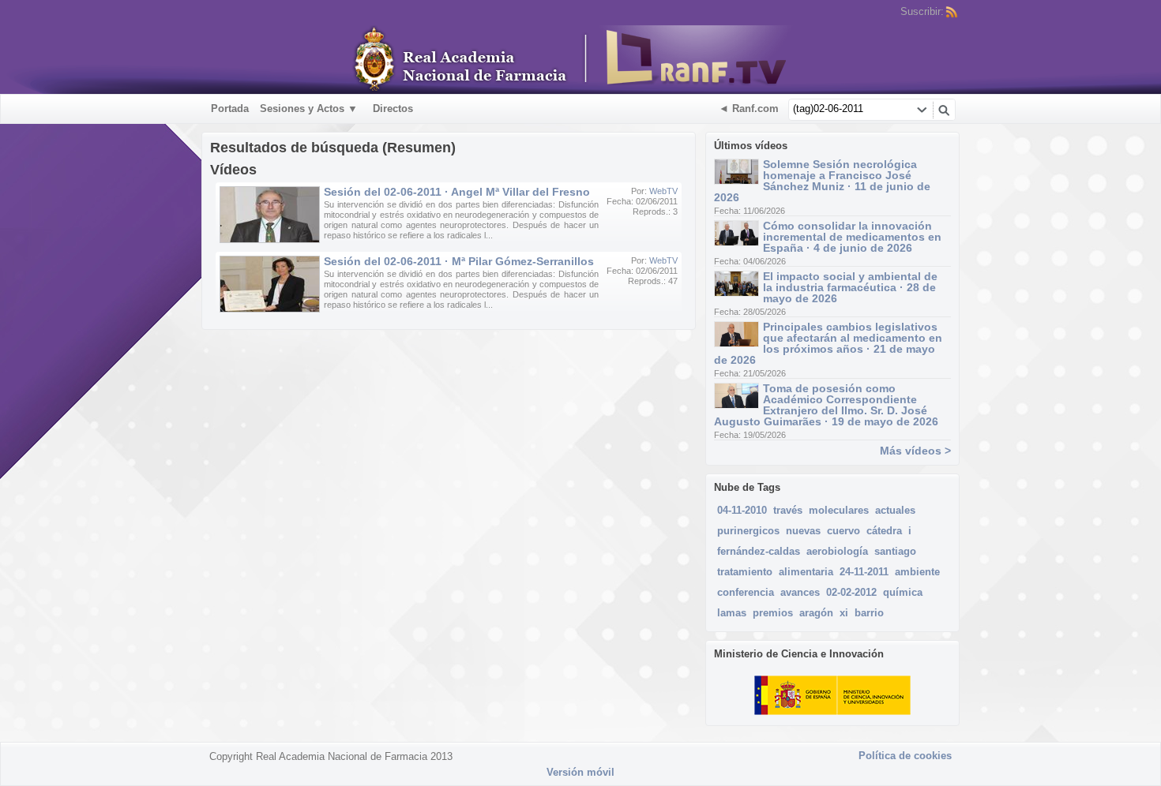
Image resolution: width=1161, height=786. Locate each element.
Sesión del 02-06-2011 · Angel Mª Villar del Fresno (457, 191)
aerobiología (837, 551)
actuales (895, 510)
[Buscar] (944, 109)
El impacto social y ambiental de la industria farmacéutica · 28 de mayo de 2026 (850, 287)
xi (844, 613)
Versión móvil (580, 772)
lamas (731, 613)
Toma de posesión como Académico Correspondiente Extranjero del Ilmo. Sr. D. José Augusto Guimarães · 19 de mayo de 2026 (826, 405)
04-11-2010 (742, 510)
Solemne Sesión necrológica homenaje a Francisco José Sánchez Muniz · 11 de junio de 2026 (822, 181)
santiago (895, 551)
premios (773, 613)
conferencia (745, 592)
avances (800, 592)
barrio (869, 613)
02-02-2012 (851, 592)
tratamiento (744, 572)
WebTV (663, 191)
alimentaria (806, 572)
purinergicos (748, 531)
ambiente (917, 572)
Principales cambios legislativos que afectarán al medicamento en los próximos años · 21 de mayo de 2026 (828, 343)
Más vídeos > (915, 450)
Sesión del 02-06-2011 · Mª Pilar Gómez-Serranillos (459, 261)
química (902, 592)
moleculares (839, 510)
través (787, 510)
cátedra (884, 531)
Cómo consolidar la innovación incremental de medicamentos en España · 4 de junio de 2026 (852, 236)
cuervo (843, 531)
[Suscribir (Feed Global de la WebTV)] (952, 12)
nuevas (803, 531)
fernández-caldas (758, 551)
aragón (816, 613)
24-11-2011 (864, 572)
